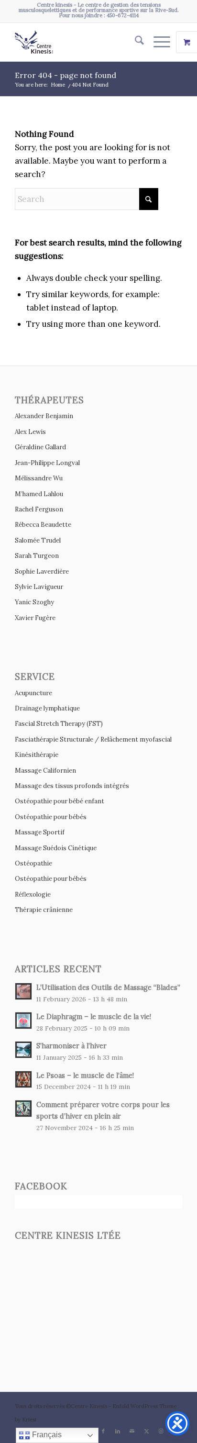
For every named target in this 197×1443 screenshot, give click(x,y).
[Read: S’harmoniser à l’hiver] (23, 1049)
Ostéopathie (33, 863)
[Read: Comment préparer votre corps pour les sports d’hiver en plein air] (23, 1108)
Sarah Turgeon (37, 556)
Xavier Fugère (35, 618)
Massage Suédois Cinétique (56, 848)
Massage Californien (45, 770)
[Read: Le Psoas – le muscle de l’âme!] (23, 1079)
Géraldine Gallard (40, 447)
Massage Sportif (40, 832)
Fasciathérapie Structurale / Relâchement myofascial (93, 739)
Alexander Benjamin (44, 416)
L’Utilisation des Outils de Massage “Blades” (108, 987)
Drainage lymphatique (47, 708)
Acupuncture (33, 693)
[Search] (134, 42)
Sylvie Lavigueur (39, 587)
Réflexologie (33, 894)
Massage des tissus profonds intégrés (72, 786)
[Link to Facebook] (103, 1431)
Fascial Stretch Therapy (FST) (59, 724)
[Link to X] (146, 1431)
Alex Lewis (30, 432)
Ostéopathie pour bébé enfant (59, 801)
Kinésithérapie (36, 755)
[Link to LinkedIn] (117, 1431)
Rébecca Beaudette (43, 525)
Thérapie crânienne (44, 910)
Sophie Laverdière (42, 571)
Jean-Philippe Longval (47, 463)
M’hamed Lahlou (39, 494)
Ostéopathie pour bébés (51, 817)
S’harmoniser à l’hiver (71, 1045)
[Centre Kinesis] (82, 42)
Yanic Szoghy (34, 602)
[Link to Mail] (132, 1431)
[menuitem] (134, 42)
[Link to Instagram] (160, 1431)
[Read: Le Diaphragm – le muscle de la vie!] (23, 1020)
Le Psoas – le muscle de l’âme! (85, 1075)
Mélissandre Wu (39, 478)
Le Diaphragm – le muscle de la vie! (93, 1016)
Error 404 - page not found (65, 75)
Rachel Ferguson (39, 509)
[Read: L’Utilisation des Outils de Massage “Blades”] (23, 991)
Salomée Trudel (38, 540)
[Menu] (157, 42)
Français (46, 1435)
